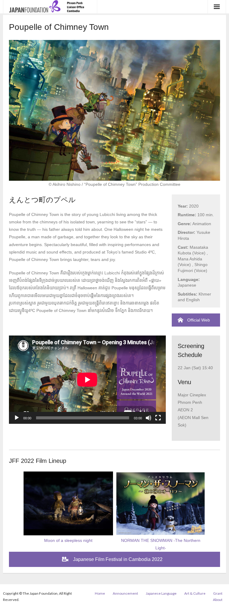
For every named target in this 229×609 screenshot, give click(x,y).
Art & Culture (194, 593)
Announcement (125, 593)
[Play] (17, 418)
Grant (217, 593)
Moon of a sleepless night (68, 540)
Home (100, 593)
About (217, 599)
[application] (87, 380)
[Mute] (148, 418)
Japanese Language (161, 593)
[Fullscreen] (158, 418)
